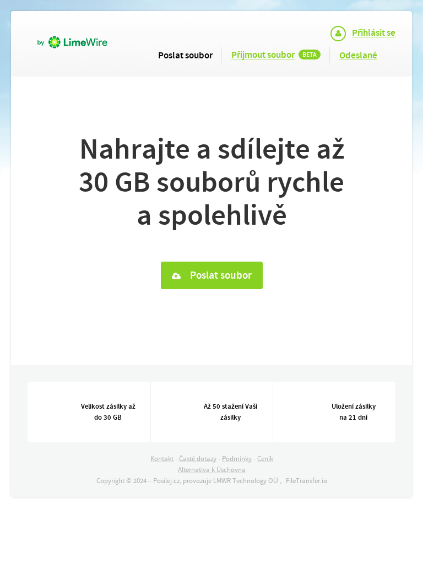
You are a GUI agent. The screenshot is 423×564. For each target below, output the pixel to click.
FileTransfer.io (306, 480)
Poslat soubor (220, 275)
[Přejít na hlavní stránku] (80, 33)
